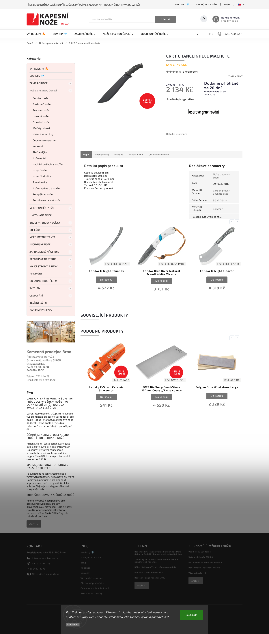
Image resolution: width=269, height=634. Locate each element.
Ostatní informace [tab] (159, 154)
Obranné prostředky (43, 280)
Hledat (165, 19)
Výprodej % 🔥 (38, 68)
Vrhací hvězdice (42, 176)
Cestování (36, 295)
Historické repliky (43, 134)
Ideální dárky (38, 302)
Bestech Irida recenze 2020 (149, 572)
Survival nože (40, 98)
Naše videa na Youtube (45, 573)
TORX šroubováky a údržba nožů (50, 494)
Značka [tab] (136, 154)
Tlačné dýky (40, 152)
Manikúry (35, 273)
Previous (232, 221)
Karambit (38, 146)
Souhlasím (191, 615)
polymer (218, 208)
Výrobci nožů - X (197, 573)
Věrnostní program (92, 577)
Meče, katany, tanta (42, 237)
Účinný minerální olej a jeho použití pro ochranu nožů (48, 436)
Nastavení (72, 624)
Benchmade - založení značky (204, 567)
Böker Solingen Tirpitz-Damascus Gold (155, 567)
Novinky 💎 (182, 4)
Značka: (235, 76)
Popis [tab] (86, 154)
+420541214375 (36, 568)
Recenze (86, 567)
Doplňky (34, 229)
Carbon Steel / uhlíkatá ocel (221, 192)
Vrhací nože (40, 170)
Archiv (33, 524)
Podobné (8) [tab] (102, 154)
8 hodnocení (190, 72)
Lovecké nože (41, 116)
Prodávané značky (92, 593)
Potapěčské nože (43, 194)
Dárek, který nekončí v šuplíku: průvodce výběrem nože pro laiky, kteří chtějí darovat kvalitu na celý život (50, 403)
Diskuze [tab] (118, 154)
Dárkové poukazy (40, 310)
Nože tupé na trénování (46, 188)
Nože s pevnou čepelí (43, 90)
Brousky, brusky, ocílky (44, 222)
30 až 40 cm (220, 200)
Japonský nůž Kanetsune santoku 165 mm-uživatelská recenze (157, 560)
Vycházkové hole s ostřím (48, 164)
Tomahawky (40, 182)
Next (237, 221)
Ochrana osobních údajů (95, 588)
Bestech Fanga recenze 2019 (149, 577)
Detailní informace (176, 133)
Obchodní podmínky (92, 583)
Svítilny (34, 288)
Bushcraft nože (42, 104)
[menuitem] (38, 33)
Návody (85, 572)
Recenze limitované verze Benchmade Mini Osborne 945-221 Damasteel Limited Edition (158, 552)
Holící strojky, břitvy (43, 266)
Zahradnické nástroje (44, 251)
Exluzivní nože (41, 122)
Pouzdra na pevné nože (46, 200)
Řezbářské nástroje (42, 259)
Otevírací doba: (36, 363)
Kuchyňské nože (40, 244)
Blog (226, 4)
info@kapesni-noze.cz (45, 558)
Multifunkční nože (41, 207)
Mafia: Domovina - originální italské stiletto (48, 466)
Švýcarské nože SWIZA (200, 557)
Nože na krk (40, 158)
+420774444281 (42, 563)
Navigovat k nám (206, 4)
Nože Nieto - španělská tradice (205, 562)
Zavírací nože (38, 83)
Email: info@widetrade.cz (41, 379)
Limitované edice (40, 215)
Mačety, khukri (41, 128)
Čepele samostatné (44, 140)
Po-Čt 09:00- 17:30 (38, 366)
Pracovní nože (41, 110)
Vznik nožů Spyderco (199, 551)
